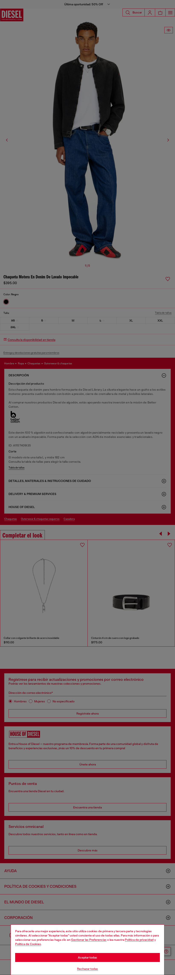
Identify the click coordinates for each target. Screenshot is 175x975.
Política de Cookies (28, 944)
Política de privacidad (139, 939)
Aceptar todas (87, 957)
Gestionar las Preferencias (88, 939)
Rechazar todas (87, 969)
